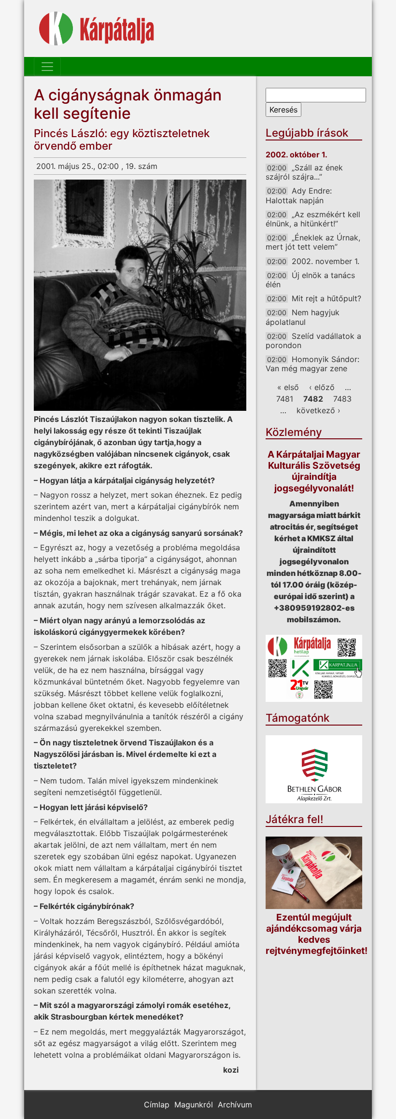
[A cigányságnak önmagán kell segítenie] (140, 295)
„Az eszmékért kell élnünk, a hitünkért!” (313, 219)
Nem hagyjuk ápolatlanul (302, 317)
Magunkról (193, 1104)
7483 (342, 399)
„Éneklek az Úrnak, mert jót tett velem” (313, 242)
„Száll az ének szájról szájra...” (304, 172)
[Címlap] (96, 28)
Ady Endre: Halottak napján (299, 195)
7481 (284, 399)
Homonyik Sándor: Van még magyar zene (312, 363)
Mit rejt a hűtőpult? (326, 298)
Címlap (157, 1104)
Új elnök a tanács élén (310, 279)
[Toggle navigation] (47, 66)
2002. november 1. (325, 261)
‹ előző (322, 387)
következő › (318, 410)
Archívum (235, 1104)
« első (288, 387)
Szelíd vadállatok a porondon (313, 340)
